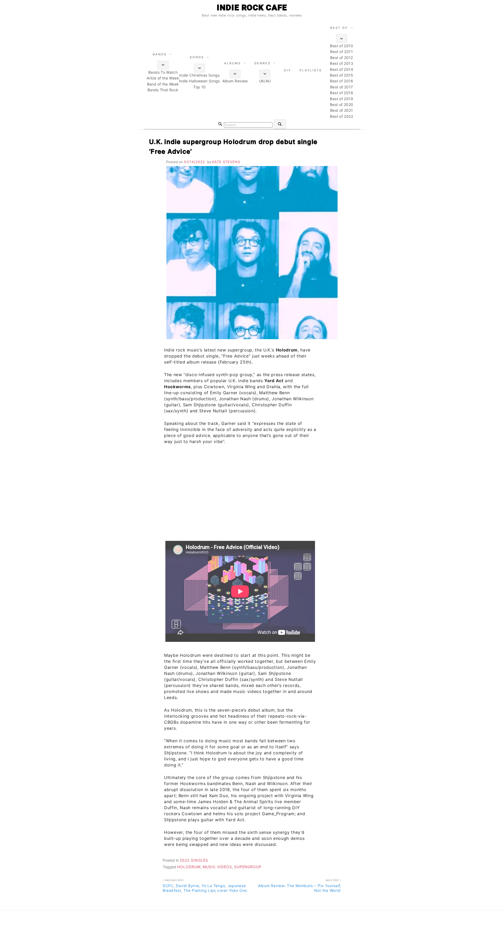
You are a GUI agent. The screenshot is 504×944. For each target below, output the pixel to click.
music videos (217, 867)
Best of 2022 (341, 116)
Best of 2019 (341, 99)
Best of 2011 (341, 51)
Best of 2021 (341, 110)
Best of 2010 (341, 46)
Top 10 (199, 87)
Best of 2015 (341, 75)
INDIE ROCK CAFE (252, 7)
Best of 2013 (341, 63)
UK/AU (265, 81)
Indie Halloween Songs (199, 81)
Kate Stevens (226, 162)
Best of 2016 (341, 81)
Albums (232, 63)
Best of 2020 (341, 104)
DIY (287, 70)
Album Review (235, 81)
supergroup (247, 867)
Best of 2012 (341, 57)
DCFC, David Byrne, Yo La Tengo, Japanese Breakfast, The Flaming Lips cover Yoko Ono (205, 886)
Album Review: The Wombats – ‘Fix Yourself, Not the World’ (299, 886)
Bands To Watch (162, 72)
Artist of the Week (163, 78)
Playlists (311, 70)
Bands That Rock (163, 90)
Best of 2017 (341, 87)
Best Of (339, 28)
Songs (197, 57)
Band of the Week (163, 84)
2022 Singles (194, 860)
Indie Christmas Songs (199, 75)
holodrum (189, 867)
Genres (262, 63)
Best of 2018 (341, 92)
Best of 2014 (341, 69)
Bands (160, 54)
